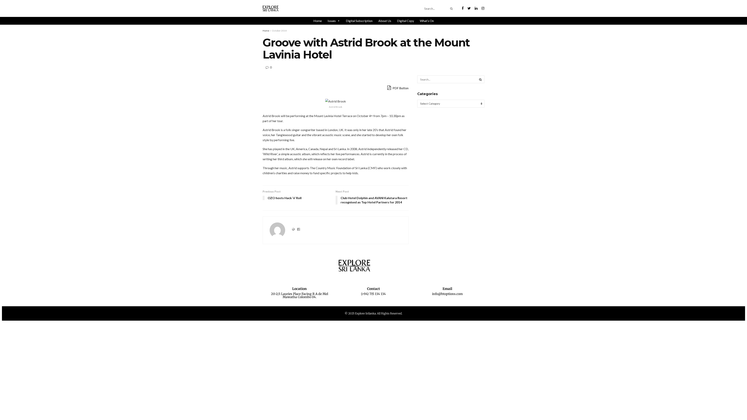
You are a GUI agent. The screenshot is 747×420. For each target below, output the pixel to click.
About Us (384, 21)
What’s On (427, 21)
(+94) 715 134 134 (373, 294)
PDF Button (400, 88)
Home (317, 21)
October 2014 (279, 30)
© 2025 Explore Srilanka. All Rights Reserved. (373, 313)
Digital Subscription (359, 21)
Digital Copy (405, 21)
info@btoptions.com (447, 294)
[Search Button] (452, 8)
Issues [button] (332, 21)
